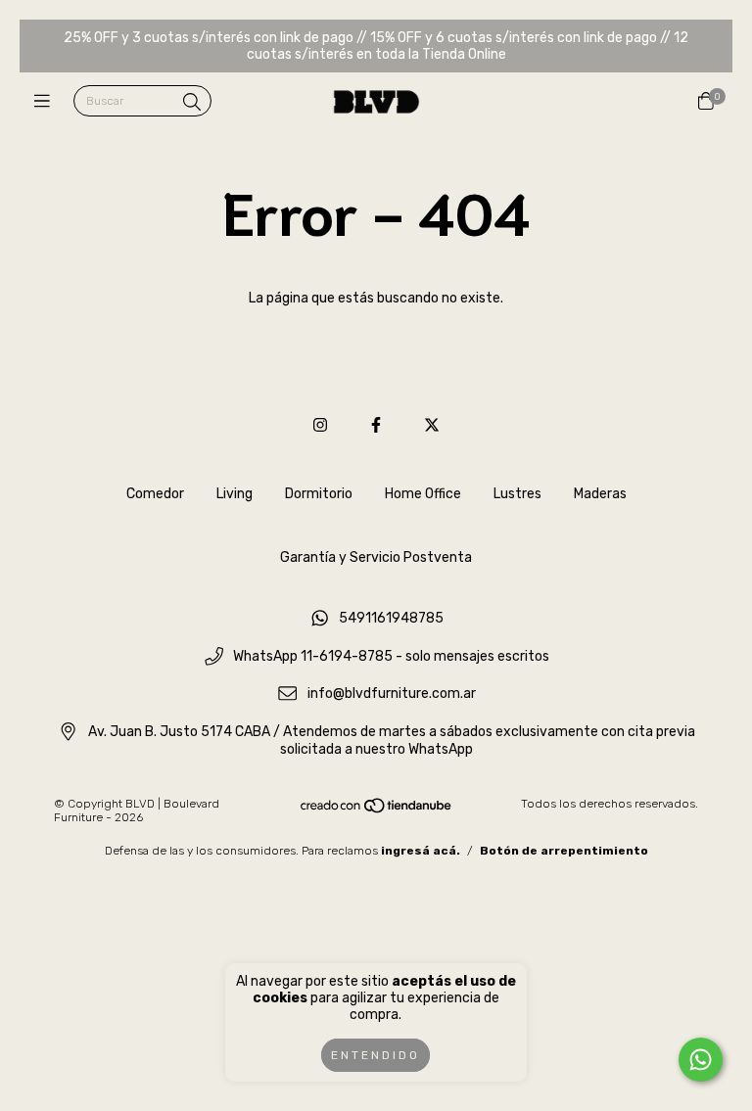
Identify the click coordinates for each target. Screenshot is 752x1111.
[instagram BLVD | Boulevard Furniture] (320, 425)
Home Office (423, 494)
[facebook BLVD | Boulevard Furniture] (376, 425)
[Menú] (46, 101)
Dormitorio (318, 494)
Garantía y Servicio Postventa (376, 557)
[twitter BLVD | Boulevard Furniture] (431, 425)
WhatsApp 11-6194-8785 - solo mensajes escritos (391, 656)
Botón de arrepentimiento (564, 850)
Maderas (600, 494)
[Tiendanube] (377, 809)
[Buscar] (192, 103)
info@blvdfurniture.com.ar (391, 694)
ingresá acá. (420, 850)
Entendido (375, 1055)
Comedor (155, 494)
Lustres (517, 494)
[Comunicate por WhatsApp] (701, 1060)
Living (234, 494)
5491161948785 (391, 618)
